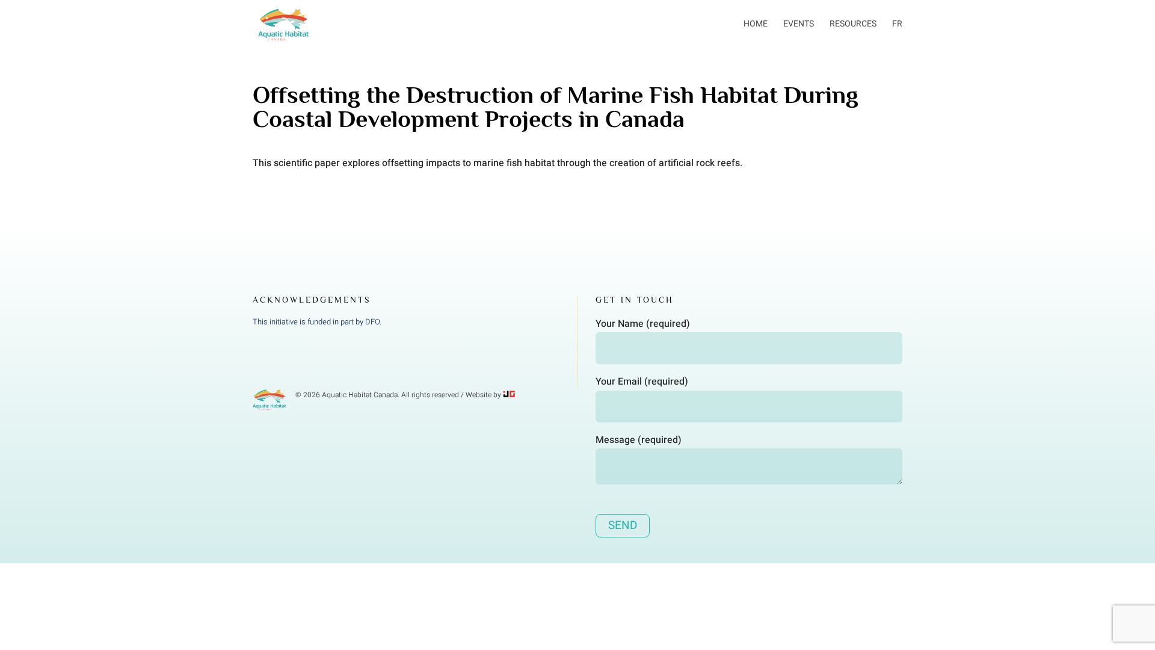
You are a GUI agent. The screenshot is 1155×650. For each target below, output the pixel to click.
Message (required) (639, 440)
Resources (853, 23)
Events (798, 23)
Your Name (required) (643, 324)
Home (756, 23)
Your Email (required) (642, 381)
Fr (897, 23)
